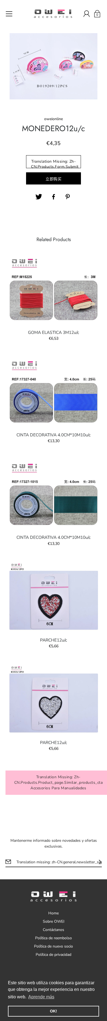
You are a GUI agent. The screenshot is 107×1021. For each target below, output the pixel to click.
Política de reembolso (53, 938)
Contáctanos (53, 929)
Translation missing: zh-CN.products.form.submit (55, 163)
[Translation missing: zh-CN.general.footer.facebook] (53, 197)
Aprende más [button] (41, 996)
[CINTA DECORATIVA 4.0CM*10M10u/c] (53, 392)
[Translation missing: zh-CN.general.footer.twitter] (39, 197)
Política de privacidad (53, 954)
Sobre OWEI (53, 921)
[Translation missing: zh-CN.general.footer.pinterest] (68, 197)
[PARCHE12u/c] (53, 597)
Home (53, 913)
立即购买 (53, 179)
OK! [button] (53, 1011)
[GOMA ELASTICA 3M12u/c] (53, 289)
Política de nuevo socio (53, 946)
